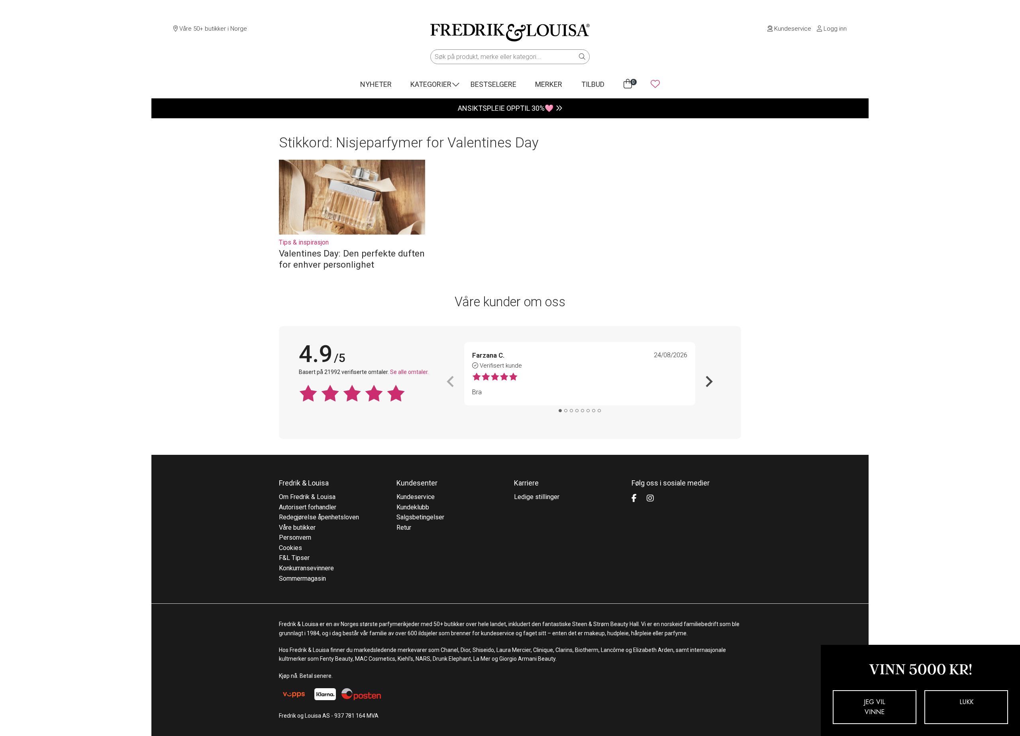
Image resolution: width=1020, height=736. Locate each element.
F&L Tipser (294, 558)
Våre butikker (297, 527)
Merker (548, 84)
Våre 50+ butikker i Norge (212, 28)
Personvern (295, 537)
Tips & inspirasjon (304, 242)
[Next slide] (708, 381)
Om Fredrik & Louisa (307, 497)
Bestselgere (493, 84)
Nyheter (376, 84)
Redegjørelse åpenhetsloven (319, 517)
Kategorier (430, 84)
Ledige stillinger (536, 497)
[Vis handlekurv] (628, 84)
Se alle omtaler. (409, 372)
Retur (403, 527)
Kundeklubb (412, 507)
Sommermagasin (302, 578)
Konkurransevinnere (306, 568)
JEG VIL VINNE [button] (874, 707)
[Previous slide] (451, 381)
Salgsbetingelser (420, 517)
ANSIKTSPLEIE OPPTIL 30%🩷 (505, 108)
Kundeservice (792, 28)
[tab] (560, 410)
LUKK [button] (966, 702)
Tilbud (592, 84)
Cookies (290, 548)
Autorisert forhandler (307, 507)
